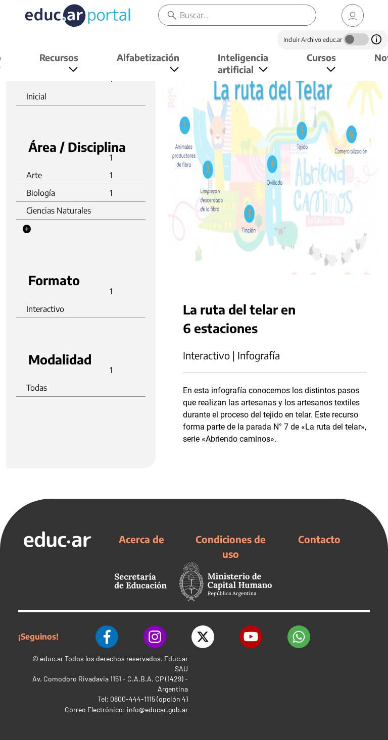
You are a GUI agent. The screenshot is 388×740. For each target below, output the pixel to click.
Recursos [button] (58, 57)
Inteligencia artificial (243, 63)
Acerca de (141, 539)
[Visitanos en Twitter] (203, 636)
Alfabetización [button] (148, 57)
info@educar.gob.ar (157, 709)
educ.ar (51, 658)
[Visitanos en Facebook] (107, 636)
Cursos (321, 57)
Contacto (319, 539)
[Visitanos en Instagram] (155, 636)
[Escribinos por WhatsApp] (299, 636)
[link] (353, 15)
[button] (26, 229)
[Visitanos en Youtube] (251, 636)
